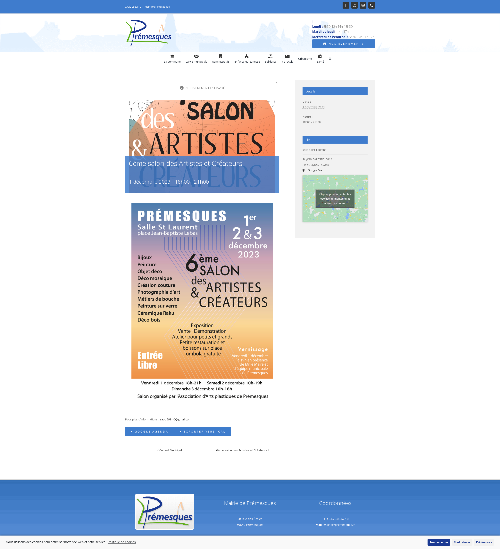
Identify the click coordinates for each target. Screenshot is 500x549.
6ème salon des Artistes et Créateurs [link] (241, 450)
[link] (346, 5)
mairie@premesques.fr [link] (157, 6)
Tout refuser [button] (462, 542)
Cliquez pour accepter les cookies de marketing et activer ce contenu (335, 199)
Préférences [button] (484, 542)
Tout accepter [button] (439, 542)
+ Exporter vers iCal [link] (203, 431)
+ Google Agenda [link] (149, 431)
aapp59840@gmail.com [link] (175, 419)
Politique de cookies (122, 542)
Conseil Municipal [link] (170, 450)
